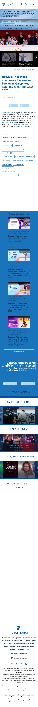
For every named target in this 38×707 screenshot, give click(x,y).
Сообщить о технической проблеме (25, 70)
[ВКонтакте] (13, 105)
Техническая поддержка (25, 646)
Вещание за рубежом (20, 658)
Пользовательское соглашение (23, 643)
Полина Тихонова (18, 164)
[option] (9, 59)
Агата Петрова (6, 160)
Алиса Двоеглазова (22, 124)
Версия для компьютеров (19, 653)
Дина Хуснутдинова (8, 168)
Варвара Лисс (6, 153)
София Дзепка (19, 141)
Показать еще (19, 351)
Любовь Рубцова (7, 164)
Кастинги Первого (30, 641)
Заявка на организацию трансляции (19, 690)
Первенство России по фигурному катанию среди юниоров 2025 (18, 13)
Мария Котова (18, 145)
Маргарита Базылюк (9, 122)
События (12, 649)
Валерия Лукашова (8, 156)
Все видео (7, 643)
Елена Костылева (8, 113)
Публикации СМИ (23, 649)
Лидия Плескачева (17, 160)
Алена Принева (29, 160)
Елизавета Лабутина (8, 149)
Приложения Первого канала (12, 641)
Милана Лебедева (20, 149)
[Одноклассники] (24, 105)
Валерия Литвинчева (17, 153)
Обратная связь (9, 646)
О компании (6, 638)
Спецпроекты (16, 638)
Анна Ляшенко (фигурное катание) (24, 156)
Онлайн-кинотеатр (29, 638)
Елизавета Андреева (8, 138)
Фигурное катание (13, 175)
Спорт (4, 175)
